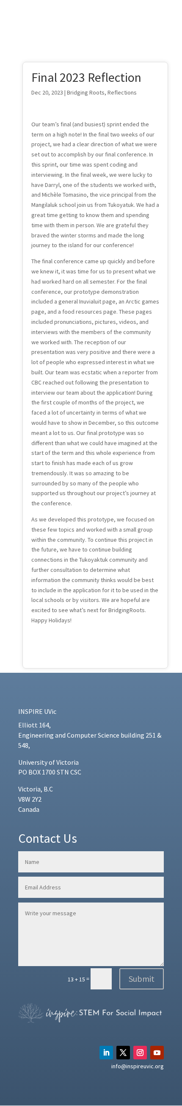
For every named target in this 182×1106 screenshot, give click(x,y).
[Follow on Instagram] (140, 1052)
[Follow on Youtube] (157, 1052)
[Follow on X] (123, 1052)
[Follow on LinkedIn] (106, 1052)
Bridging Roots (86, 92)
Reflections (122, 92)
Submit (141, 978)
